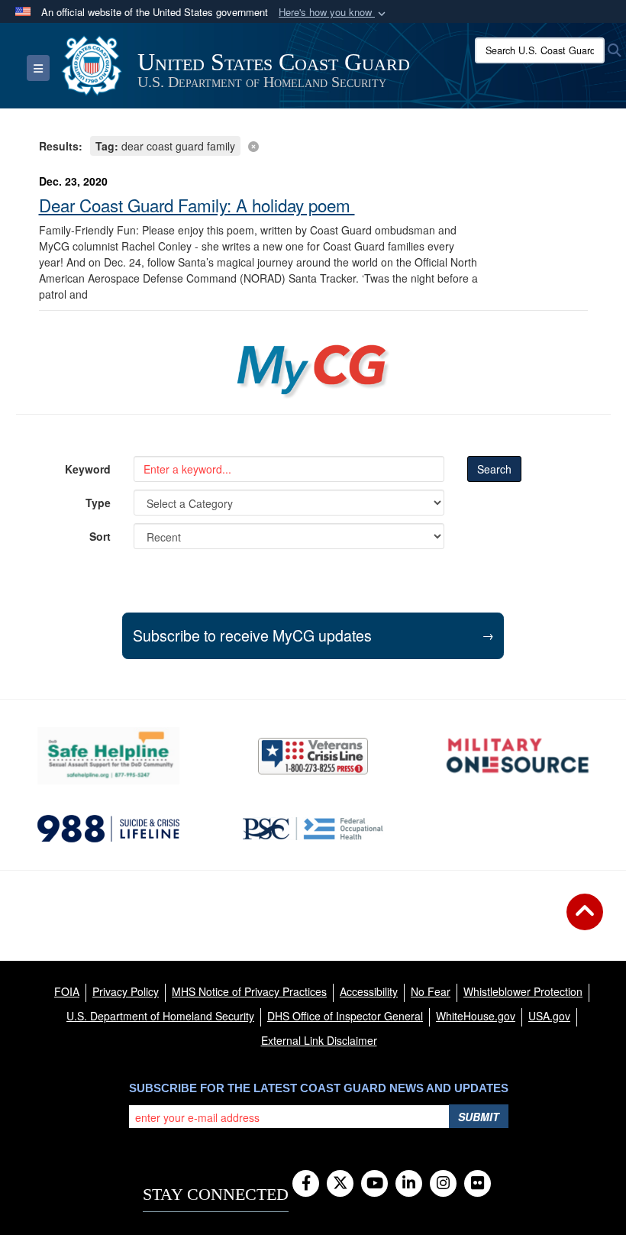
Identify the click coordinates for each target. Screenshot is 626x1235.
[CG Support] (517, 755)
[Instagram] (443, 1183)
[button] (334, 13)
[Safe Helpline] (108, 756)
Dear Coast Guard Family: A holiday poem (197, 204)
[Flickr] (477, 1183)
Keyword (88, 469)
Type (98, 502)
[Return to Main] (584, 921)
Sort (100, 536)
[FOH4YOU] (313, 828)
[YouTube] (374, 1183)
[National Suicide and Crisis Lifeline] (108, 829)
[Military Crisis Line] (313, 756)
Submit (478, 1116)
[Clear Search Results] (313, 145)
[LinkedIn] (408, 1183)
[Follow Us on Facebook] (305, 1183)
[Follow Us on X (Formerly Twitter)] (340, 1183)
